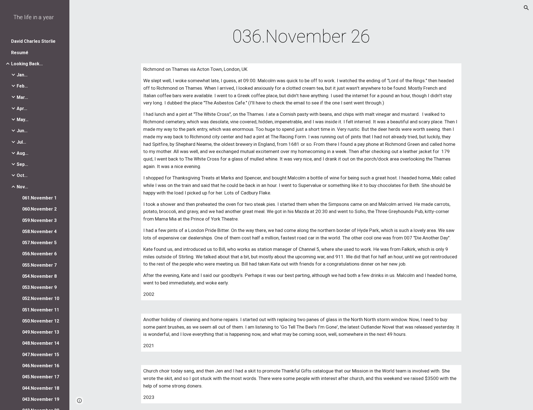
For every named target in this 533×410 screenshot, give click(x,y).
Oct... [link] (22, 175)
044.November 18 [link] (40, 388)
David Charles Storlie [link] (33, 41)
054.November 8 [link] (39, 276)
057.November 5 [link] (39, 242)
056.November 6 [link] (39, 253)
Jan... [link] (22, 75)
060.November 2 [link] (39, 209)
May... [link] (22, 119)
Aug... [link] (22, 153)
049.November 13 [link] (40, 332)
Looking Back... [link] (27, 63)
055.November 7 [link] (39, 265)
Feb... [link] (22, 86)
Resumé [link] (19, 52)
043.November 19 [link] (40, 399)
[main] (301, 36)
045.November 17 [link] (40, 376)
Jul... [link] (21, 142)
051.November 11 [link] (40, 309)
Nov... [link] (22, 186)
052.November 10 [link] (40, 298)
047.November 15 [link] (40, 354)
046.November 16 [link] (40, 365)
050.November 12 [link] (40, 321)
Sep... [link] (22, 164)
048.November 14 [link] (40, 343)
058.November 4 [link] (39, 231)
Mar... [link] (22, 97)
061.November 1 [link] (39, 198)
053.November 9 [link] (39, 287)
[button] (526, 7)
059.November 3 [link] (39, 220)
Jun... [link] (22, 130)
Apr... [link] (22, 108)
